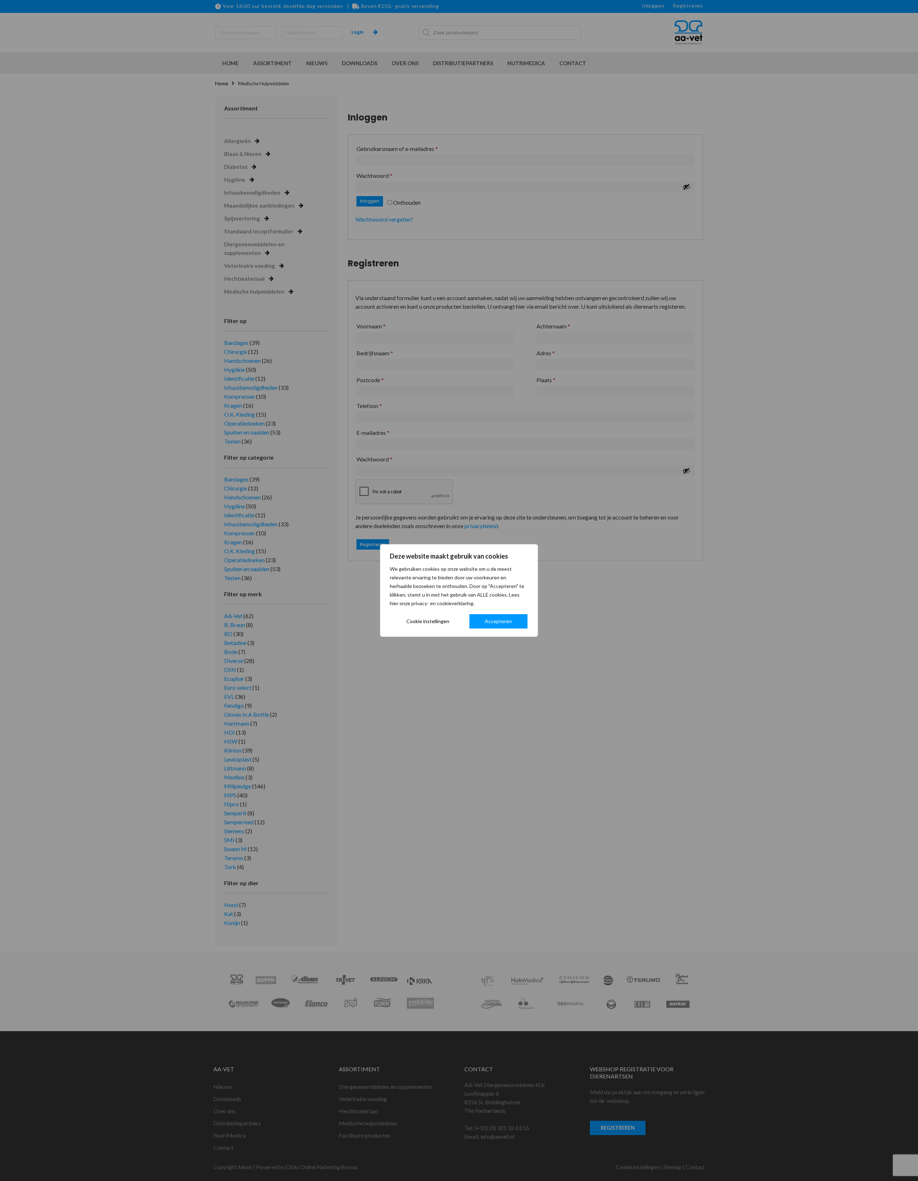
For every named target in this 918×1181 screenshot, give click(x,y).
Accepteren (498, 621)
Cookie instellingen (427, 621)
